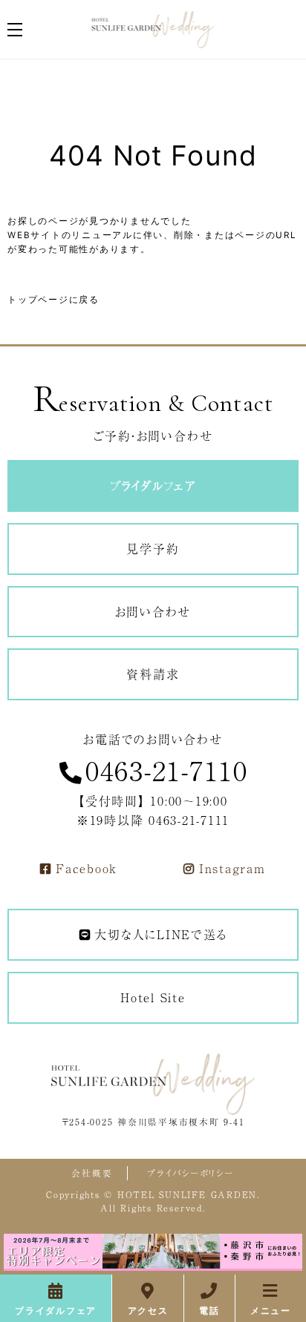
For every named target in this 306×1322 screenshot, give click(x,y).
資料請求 (152, 674)
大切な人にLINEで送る (160, 934)
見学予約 (152, 548)
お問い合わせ (153, 611)
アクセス (148, 1311)
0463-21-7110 (166, 769)
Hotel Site (153, 997)
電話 (209, 1311)
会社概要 (91, 1172)
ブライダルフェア (56, 1311)
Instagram (232, 868)
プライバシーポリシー (191, 1172)
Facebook (86, 868)
